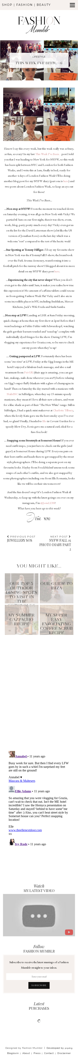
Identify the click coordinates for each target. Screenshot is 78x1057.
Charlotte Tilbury (63, 410)
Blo (44, 421)
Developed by (60, 1048)
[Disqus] (39, 687)
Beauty (44, 5)
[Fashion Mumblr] (39, 19)
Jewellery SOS (21, 538)
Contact (49, 1053)
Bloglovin (13, 1053)
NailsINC (12, 394)
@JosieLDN (47, 503)
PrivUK (28, 372)
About (26, 1053)
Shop (7, 5)
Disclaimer (64, 1053)
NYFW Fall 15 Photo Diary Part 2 (55, 543)
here (65, 181)
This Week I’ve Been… (48, 154)
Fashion (24, 5)
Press (37, 1053)
